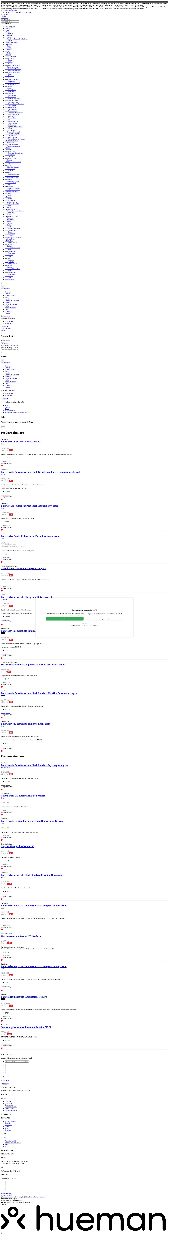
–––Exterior (8, 195)
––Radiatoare (9, 186)
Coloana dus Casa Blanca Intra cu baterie (23, 795)
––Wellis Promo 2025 (11, 42)
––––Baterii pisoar (10, 97)
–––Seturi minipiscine (11, 144)
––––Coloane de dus (11, 109)
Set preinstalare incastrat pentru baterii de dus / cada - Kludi (33, 664)
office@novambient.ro (10, 10)
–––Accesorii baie (10, 130)
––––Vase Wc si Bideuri (12, 228)
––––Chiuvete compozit (12, 134)
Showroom (8, 1125)
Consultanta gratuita (11, 1110)
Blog (6, 1128)
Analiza (86, 625)
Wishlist (3, 16)
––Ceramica (8, 44)
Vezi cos (3, 345)
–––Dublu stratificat (11, 200)
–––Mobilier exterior (11, 158)
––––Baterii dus (9, 93)
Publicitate (95, 625)
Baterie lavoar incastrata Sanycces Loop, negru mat (28, 630)
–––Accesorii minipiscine (12, 146)
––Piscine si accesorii (11, 141)
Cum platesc (8, 1101)
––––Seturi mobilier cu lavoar (14, 153)
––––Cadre (8, 74)
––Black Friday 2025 (11, 216)
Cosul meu (9, 323)
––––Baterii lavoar (10, 90)
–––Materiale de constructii (13, 237)
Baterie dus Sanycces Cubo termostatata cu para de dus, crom (34, 905)
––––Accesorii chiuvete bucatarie (15, 139)
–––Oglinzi (8, 128)
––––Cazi (8, 227)
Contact (7, 1126)
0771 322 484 (5, 1084)
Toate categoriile (10, 26)
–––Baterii (8, 88)
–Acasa (7, 30)
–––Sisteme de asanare (12, 176)
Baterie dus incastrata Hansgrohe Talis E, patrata (27, 597)
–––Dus (7, 119)
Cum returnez (9, 1105)
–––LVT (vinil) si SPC (12, 204)
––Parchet (8, 197)
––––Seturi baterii (10, 105)
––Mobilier (8, 149)
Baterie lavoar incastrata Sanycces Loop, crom (25, 723)
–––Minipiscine (9, 142)
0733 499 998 (5, 1080)
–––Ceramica (9, 34)
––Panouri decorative (11, 209)
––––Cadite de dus (10, 125)
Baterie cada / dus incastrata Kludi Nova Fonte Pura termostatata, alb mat (40, 472)
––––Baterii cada (10, 91)
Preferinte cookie (6, 1050)
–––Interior (8, 193)
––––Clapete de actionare (12, 72)
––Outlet (7, 32)
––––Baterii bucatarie (11, 100)
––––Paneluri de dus (11, 111)
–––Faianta (8, 48)
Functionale (76, 625)
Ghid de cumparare (11, 1107)
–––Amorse (8, 179)
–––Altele (8, 184)
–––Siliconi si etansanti (12, 167)
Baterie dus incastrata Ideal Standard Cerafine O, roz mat (31, 875)
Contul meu (4, 18)
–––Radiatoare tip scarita (12, 190)
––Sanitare (8, 55)
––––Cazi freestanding (12, 79)
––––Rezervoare (10, 234)
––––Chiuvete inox (11, 135)
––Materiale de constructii (13, 162)
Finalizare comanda (12, 345)
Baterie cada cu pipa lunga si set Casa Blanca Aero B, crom (32, 821)
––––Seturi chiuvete (11, 137)
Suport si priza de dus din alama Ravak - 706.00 (26, 1027)
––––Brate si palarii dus (12, 114)
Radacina (7, 28)
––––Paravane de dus (11, 121)
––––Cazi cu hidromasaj (12, 83)
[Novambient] (5, 288)
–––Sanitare (8, 35)
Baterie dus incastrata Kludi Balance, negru (24, 996)
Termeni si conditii (10, 1141)
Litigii (6, 1146)
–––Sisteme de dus (10, 107)
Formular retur (9, 1108)
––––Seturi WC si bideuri (12, 65)
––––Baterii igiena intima (12, 98)
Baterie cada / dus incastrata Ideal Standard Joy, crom (29, 505)
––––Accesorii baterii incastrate (14, 104)
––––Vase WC (9, 58)
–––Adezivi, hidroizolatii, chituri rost (16, 39)
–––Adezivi (8, 165)
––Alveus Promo (10, 239)
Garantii (7, 1123)
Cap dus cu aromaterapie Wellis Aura (21, 936)
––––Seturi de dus (10, 116)
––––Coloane (9, 156)
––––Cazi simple (10, 81)
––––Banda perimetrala (12, 174)
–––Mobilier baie (10, 151)
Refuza (84, 623)
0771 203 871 (25, 1090)
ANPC (7, 1144)
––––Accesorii (9, 76)
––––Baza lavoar (10, 155)
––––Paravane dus (10, 230)
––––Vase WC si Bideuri (12, 269)
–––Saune (8, 221)
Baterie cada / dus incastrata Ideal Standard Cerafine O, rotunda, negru (39, 693)
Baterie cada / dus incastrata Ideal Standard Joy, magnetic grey (34, 765)
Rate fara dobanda (10, 1121)
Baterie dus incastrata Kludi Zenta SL (21, 441)
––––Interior (8, 172)
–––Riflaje (8, 214)
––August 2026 (9, 262)
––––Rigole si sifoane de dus (13, 127)
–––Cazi (7, 77)
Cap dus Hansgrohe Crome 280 (17, 846)
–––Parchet (8, 41)
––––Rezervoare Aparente (13, 70)
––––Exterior (9, 170)
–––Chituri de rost (10, 163)
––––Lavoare (9, 235)
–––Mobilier (8, 37)
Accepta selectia (104, 619)
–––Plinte (8, 51)
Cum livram (8, 1103)
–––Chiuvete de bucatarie (12, 132)
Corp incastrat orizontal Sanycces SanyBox (23, 568)
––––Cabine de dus (11, 123)
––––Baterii (8, 232)
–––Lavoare (8, 86)
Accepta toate (64, 619)
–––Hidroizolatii (10, 169)
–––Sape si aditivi (10, 183)
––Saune (7, 148)
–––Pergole (8, 160)
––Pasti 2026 (9, 241)
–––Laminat (8, 198)
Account (3, 318)
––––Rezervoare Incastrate (13, 69)
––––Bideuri (8, 62)
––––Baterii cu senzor (11, 102)
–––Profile (8, 53)
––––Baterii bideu (10, 95)
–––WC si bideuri (10, 56)
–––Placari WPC (10, 213)
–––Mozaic (8, 49)
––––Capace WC (10, 60)
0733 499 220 (26, 12)
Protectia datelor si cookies (13, 1143)
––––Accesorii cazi (11, 84)
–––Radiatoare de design (12, 188)
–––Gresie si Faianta (11, 242)
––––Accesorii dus (10, 118)
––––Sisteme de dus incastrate (14, 112)
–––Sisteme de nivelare (12, 181)
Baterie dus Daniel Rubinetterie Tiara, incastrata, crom (30, 536)
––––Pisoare (8, 63)
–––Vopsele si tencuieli (12, 177)
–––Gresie (8, 46)
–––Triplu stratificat (11, 202)
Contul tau (8, 1130)
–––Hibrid (8, 205)
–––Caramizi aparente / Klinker (14, 211)
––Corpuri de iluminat (11, 191)
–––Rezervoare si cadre (12, 67)
